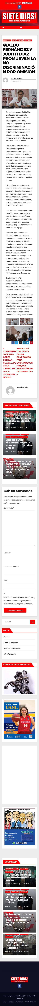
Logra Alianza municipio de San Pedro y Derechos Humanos (16, 943)
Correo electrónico (11, 566)
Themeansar (19, 999)
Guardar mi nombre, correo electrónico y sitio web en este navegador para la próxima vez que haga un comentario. (19, 601)
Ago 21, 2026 (12, 884)
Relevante (28, 40)
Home (4, 1002)
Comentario (9, 508)
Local (27, 1002)
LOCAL (14, 40)
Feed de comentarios (12, 648)
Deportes (10, 1002)
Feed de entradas (11, 643)
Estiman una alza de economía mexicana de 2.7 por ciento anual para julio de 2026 (18, 466)
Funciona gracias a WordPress (13, 996)
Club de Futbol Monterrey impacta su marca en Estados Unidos (19, 443)
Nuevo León (24, 412)
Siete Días (18, 78)
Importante (6, 40)
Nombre (7, 553)
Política (20, 40)
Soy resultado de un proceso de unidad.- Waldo (18, 421)
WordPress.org (10, 654)
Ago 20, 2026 (12, 929)
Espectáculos (19, 1002)
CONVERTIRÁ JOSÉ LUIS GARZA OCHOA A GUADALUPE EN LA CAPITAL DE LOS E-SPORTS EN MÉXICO (9, 364)
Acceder (7, 637)
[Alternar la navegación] (21, 27)
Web (5, 580)
